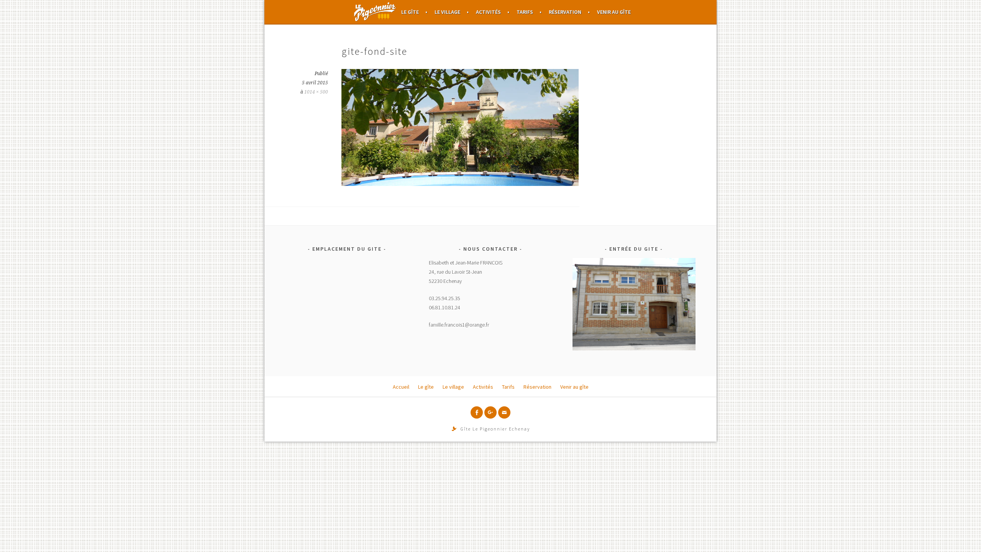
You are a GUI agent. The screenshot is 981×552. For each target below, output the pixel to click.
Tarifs (525, 11)
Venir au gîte (614, 11)
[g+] (490, 412)
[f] (477, 412)
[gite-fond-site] (460, 183)
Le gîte (410, 11)
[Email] (504, 412)
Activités (488, 11)
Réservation (565, 11)
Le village (447, 11)
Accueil (375, 12)
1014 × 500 (316, 92)
